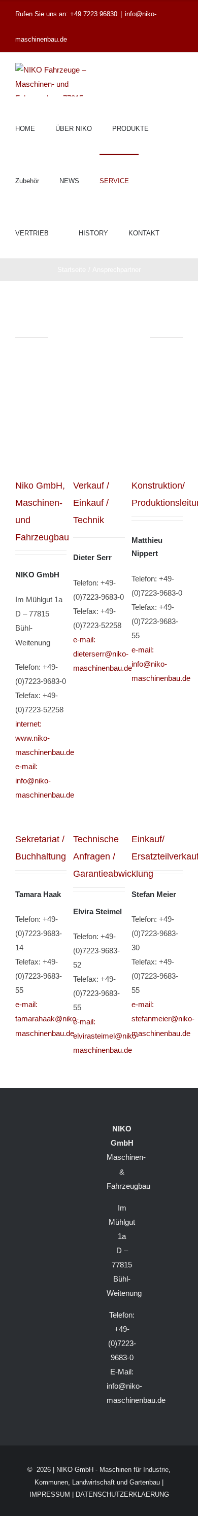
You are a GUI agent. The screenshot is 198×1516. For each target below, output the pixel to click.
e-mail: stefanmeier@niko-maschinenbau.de (162, 1018)
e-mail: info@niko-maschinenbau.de (44, 780)
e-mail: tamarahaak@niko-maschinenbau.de (47, 1018)
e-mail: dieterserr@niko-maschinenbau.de (102, 653)
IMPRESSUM (49, 1494)
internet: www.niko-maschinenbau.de (44, 737)
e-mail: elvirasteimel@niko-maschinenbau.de (106, 1035)
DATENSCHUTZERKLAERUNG (122, 1494)
